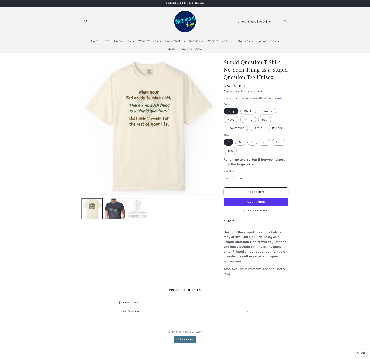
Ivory (231, 111)
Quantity (229, 171)
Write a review (185, 339)
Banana (267, 111)
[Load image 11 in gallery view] (137, 208)
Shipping (229, 91)
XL (264, 142)
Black (248, 111)
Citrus (258, 127)
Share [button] (230, 220)
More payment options (256, 210)
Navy (231, 119)
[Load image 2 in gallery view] (114, 208)
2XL (278, 142)
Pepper (277, 127)
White (248, 119)
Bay (264, 119)
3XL (230, 150)
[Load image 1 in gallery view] (92, 208)
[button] (86, 21)
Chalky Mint (235, 127)
